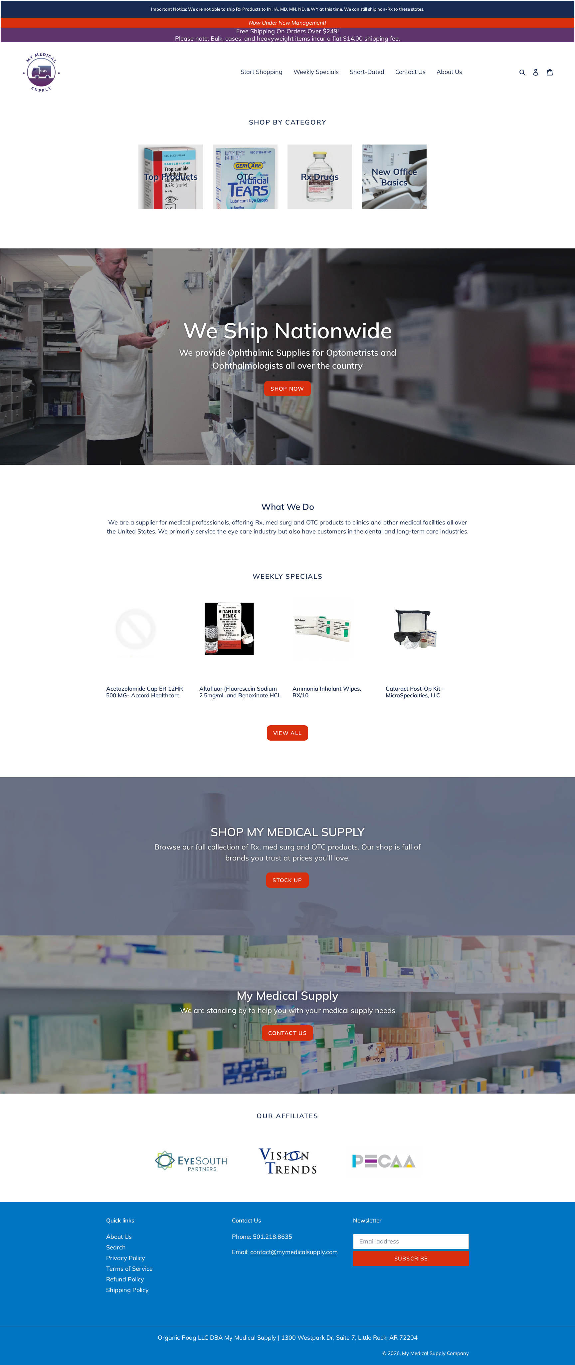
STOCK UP (287, 880)
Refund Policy (125, 1279)
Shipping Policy (127, 1290)
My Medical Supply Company (435, 1353)
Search (116, 1247)
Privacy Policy (125, 1258)
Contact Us (287, 1033)
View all (287, 733)
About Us (119, 1236)
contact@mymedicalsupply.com (294, 1252)
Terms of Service (129, 1268)
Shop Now (287, 388)
